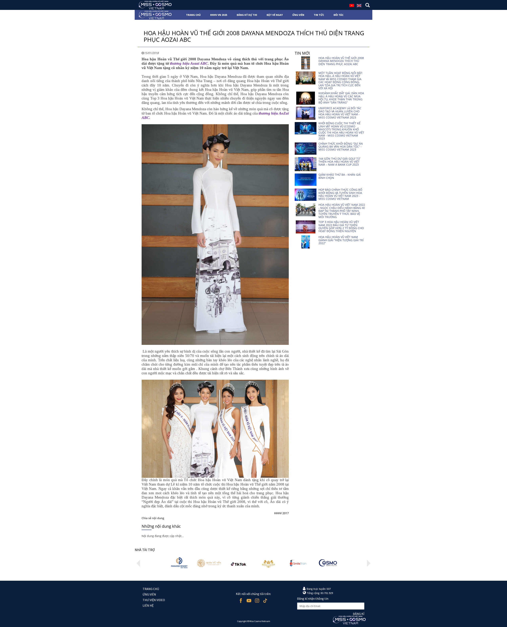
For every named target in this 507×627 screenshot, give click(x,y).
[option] (179, 563)
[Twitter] (265, 601)
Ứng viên (149, 594)
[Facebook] (241, 601)
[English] (359, 5)
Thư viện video (154, 600)
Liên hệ (148, 605)
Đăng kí (358, 614)
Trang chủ (151, 589)
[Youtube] (249, 601)
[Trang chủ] (154, 5)
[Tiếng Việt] (351, 5)
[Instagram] (257, 601)
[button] (138, 563)
